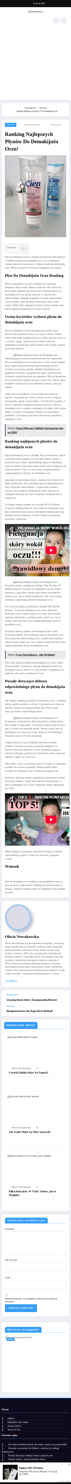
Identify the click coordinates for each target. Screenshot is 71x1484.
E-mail (7, 1278)
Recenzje (10, 125)
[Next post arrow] (63, 1011)
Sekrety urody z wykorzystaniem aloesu (26, 1459)
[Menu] (5, 20)
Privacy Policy (14, 1426)
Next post (11, 1006)
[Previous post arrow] (63, 998)
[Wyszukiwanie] (56, 20)
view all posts (11, 981)
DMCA (11, 1418)
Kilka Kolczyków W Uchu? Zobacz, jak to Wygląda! (32, 1193)
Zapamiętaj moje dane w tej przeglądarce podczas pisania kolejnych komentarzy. (31, 1300)
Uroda (11, 1339)
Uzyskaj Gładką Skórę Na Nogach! (28, 1072)
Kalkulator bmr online (18, 1422)
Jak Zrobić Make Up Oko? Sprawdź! (30, 1132)
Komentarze (9, 1229)
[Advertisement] (35, 62)
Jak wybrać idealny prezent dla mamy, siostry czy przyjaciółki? (37, 1444)
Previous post (12, 995)
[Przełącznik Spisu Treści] (21, 248)
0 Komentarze (56, 125)
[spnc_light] (63, 20)
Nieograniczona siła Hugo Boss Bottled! (30, 1011)
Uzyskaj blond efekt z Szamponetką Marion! (32, 999)
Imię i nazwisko (11, 1260)
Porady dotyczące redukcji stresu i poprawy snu (30, 1455)
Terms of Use (14, 1429)
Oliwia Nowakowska (32, 125)
